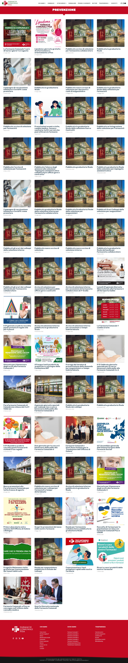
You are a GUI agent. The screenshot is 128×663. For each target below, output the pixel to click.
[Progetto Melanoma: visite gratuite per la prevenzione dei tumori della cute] (17, 552)
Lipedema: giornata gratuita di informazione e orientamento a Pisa (47, 51)
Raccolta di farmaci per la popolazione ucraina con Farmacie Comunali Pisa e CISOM (108, 529)
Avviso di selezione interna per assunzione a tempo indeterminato (78, 327)
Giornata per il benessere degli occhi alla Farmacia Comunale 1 (15, 366)
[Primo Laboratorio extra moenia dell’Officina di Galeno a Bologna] (17, 511)
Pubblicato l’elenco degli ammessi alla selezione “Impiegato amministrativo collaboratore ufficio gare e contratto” (47, 170)
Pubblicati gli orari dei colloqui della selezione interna (17, 249)
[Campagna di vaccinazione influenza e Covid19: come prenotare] (17, 72)
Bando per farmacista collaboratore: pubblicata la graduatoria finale (78, 529)
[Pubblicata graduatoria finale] (79, 151)
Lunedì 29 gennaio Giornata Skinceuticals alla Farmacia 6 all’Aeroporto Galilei (110, 289)
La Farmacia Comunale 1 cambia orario (108, 327)
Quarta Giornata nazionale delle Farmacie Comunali (47, 607)
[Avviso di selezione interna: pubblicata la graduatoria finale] (48, 310)
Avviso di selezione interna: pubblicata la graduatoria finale (47, 327)
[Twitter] (19, 638)
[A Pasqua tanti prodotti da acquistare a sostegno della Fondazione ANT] (48, 348)
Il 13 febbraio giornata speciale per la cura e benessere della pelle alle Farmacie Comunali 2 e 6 (108, 367)
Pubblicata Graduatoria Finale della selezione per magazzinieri (79, 211)
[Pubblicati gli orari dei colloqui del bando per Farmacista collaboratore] (17, 271)
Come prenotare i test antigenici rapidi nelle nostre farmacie (79, 569)
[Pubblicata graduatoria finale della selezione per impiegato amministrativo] (111, 151)
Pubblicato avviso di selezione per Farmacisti (17, 127)
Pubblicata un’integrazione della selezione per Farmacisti (110, 127)
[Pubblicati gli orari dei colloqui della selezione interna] (17, 232)
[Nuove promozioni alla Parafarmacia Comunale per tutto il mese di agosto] (17, 470)
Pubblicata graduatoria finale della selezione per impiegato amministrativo (110, 169)
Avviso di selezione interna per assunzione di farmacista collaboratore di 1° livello (79, 289)
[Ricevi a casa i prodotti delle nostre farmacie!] (111, 552)
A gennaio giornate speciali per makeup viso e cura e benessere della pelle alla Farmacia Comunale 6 (47, 408)
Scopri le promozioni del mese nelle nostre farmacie (48, 528)
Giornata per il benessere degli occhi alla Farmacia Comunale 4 (108, 488)
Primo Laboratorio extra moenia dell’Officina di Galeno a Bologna (16, 529)
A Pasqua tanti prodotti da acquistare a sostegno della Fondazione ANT (47, 366)
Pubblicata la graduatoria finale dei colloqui (77, 406)
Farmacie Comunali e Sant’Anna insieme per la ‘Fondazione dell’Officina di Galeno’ (78, 448)
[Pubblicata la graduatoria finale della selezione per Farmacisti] (111, 72)
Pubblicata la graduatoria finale (108, 50)
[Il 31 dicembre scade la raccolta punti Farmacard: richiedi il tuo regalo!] (17, 430)
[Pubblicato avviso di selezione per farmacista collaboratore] (79, 33)
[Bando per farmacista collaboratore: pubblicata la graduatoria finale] (79, 511)
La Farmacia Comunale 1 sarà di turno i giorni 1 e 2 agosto (16, 50)
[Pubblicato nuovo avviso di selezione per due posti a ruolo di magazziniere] (79, 72)
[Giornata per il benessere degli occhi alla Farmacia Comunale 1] (17, 348)
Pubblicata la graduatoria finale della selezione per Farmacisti (108, 89)
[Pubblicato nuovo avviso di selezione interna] (79, 232)
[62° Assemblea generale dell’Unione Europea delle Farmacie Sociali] (111, 430)
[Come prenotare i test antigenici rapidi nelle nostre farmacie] (79, 552)
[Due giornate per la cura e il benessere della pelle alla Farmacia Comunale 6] (48, 430)
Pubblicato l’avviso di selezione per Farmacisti (14, 168)
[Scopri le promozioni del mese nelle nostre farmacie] (48, 511)
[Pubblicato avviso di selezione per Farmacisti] (17, 110)
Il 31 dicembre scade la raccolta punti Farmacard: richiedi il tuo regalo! (15, 447)
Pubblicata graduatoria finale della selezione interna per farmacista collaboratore (48, 211)
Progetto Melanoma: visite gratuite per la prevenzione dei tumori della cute (16, 569)
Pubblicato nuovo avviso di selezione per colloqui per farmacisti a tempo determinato (47, 489)
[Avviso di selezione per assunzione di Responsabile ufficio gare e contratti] (48, 271)
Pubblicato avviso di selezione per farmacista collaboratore (79, 50)
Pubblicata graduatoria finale (79, 167)
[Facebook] (121, 3)
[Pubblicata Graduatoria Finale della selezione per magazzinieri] (79, 193)
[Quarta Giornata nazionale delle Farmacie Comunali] (48, 590)
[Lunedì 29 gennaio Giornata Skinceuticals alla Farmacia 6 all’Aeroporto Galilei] (111, 271)
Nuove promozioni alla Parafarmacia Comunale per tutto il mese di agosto (16, 488)
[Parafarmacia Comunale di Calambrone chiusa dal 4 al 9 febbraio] (17, 389)
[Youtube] (125, 3)
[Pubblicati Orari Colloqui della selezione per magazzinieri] (111, 193)
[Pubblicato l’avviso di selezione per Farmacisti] (17, 151)
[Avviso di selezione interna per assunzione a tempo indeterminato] (79, 310)
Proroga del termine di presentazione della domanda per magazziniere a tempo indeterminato (79, 367)
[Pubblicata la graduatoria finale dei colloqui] (79, 389)
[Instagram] (123, 3)
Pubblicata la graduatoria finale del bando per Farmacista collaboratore (109, 250)
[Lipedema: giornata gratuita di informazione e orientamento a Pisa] (48, 33)
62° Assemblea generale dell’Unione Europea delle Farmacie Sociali (108, 447)
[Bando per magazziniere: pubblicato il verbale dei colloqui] (48, 552)
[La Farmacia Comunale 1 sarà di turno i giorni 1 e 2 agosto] (17, 33)
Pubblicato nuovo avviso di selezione (47, 249)
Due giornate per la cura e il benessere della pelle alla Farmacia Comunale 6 (47, 447)
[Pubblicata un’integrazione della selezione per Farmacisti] (111, 110)
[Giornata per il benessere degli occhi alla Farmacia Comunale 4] (111, 470)
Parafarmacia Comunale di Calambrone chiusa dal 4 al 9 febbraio (16, 407)
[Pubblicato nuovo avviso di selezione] (48, 232)
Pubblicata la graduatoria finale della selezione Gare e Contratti (78, 128)
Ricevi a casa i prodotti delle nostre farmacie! (110, 568)
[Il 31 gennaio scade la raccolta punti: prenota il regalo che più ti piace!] (17, 310)
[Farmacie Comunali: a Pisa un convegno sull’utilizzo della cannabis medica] (17, 590)
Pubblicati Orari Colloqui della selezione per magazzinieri (110, 210)
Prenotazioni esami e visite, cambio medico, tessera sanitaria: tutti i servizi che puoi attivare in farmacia (47, 129)
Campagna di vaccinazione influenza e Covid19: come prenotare (15, 89)
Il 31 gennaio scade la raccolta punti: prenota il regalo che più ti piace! (17, 327)
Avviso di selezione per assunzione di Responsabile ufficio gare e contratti (47, 289)
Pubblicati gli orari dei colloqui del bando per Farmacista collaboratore (17, 289)
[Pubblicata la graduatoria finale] (111, 33)
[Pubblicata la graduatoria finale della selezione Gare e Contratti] (79, 110)
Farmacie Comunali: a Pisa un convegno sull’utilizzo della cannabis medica (16, 608)
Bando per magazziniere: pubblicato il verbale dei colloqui (46, 569)
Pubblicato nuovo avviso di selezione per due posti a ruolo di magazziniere (78, 89)
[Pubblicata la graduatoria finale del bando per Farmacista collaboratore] (111, 232)
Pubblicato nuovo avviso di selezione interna (78, 249)
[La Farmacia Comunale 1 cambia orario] (111, 310)
